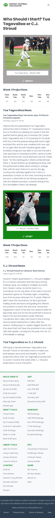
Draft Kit (6, 469)
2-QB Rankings (34, 426)
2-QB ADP (32, 393)
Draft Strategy (9, 430)
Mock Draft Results (11, 385)
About (6, 512)
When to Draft (9, 434)
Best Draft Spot (10, 438)
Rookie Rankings (35, 434)
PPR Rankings (33, 414)
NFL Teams (32, 469)
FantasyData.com (35, 507)
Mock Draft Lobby (11, 381)
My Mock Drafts (10, 389)
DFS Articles (8, 486)
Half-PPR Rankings (35, 418)
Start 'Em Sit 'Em (10, 449)
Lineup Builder (34, 461)
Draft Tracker (9, 418)
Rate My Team (9, 401)
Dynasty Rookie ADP (36, 401)
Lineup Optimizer (10, 453)
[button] (48, 5)
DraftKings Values (35, 453)
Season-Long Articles (12, 478)
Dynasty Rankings (36, 430)
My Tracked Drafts (11, 422)
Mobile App (8, 405)
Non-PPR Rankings (36, 422)
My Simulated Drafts (12, 397)
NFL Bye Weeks (34, 473)
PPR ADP (31, 381)
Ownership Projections (38, 449)
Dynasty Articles (10, 482)
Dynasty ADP (33, 397)
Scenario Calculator (12, 426)
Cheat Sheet (8, 414)
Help (29, 482)
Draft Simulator (10, 393)
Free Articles (8, 473)
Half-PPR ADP (33, 385)
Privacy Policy (18, 512)
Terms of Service (36, 512)
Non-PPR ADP (33, 389)
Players (6, 490)
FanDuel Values (34, 457)
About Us (32, 478)
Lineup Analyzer (10, 457)
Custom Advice (10, 461)
